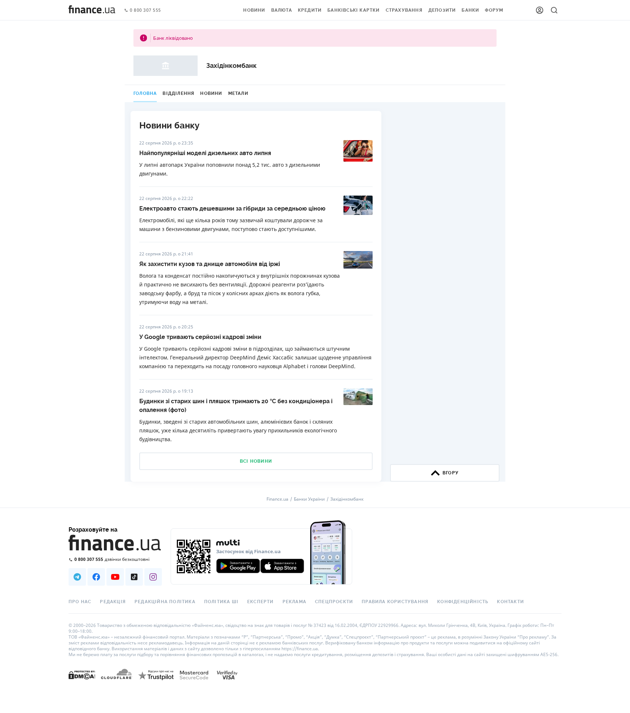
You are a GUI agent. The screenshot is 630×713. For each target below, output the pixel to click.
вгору (451, 472)
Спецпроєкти (334, 601)
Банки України (309, 499)
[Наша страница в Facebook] (96, 577)
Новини (254, 10)
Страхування (404, 10)
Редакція (113, 601)
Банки (470, 10)
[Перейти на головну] (92, 10)
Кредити (310, 10)
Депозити (442, 10)
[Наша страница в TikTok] (134, 577)
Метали (238, 93)
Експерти (260, 601)
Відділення (178, 93)
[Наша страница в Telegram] (77, 577)
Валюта (281, 10)
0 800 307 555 (145, 10)
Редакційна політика (165, 601)
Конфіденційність (462, 601)
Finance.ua (277, 499)
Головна (145, 93)
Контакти (510, 601)
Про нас (80, 601)
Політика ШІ (221, 601)
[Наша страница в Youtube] (115, 577)
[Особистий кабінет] (539, 10)
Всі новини (256, 461)
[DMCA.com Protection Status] (82, 674)
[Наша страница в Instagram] (153, 577)
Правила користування (395, 601)
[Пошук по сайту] (554, 10)
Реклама (294, 601)
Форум (494, 10)
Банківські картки (353, 10)
